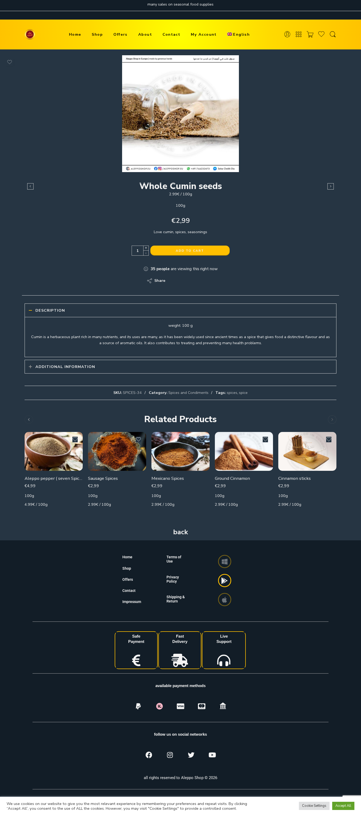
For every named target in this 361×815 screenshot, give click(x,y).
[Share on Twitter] (174, 280)
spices (232, 392)
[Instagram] (170, 755)
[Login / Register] (287, 34)
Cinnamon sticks (294, 478)
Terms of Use (173, 559)
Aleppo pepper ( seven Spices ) (54, 478)
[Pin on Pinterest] (195, 280)
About (145, 34)
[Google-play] (224, 580)
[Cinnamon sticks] (307, 451)
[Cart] (310, 34)
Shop (97, 34)
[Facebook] (148, 755)
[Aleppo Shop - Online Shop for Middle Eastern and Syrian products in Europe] (30, 34)
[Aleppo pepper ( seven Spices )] (54, 451)
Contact (171, 34)
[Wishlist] (9, 62)
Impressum (131, 602)
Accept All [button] (343, 805)
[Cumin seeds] (180, 113)
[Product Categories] (298, 34)
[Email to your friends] (206, 280)
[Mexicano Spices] (180, 451)
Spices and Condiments (188, 392)
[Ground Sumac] (330, 186)
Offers (120, 34)
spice (243, 392)
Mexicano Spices (167, 478)
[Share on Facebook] (185, 280)
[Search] (332, 34)
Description (50, 310)
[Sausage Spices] (117, 451)
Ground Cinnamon (232, 478)
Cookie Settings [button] (314, 805)
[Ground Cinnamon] (244, 451)
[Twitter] (191, 755)
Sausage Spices (103, 478)
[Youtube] (212, 755)
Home (75, 34)
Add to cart (190, 250)
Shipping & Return (175, 599)
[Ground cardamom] (30, 186)
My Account (204, 34)
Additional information (65, 366)
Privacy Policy (172, 579)
